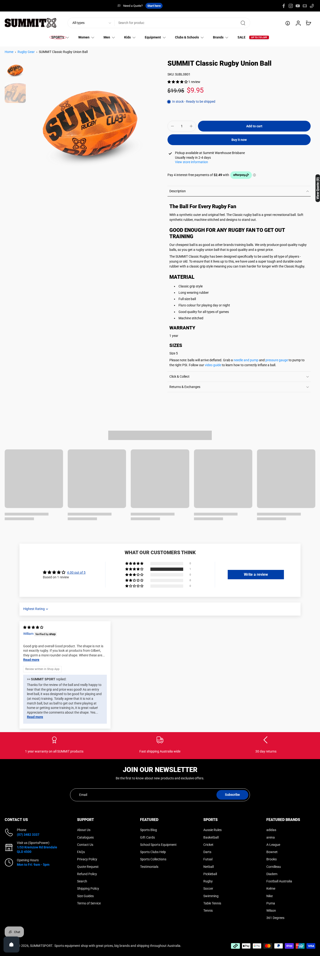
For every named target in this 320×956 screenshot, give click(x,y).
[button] (177, 82)
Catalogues (85, 837)
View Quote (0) (318, 188)
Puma (270, 903)
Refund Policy (87, 874)
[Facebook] (283, 6)
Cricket (208, 844)
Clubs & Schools (187, 37)
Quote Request (88, 866)
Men (107, 37)
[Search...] (243, 23)
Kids (127, 37)
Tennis (208, 910)
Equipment (153, 37)
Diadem (271, 874)
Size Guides (85, 896)
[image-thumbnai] (15, 69)
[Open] (11, 944)
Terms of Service (89, 903)
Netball (208, 866)
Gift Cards (147, 837)
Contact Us (85, 844)
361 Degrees (275, 918)
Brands (218, 37)
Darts (207, 852)
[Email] (304, 6)
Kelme (270, 888)
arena (270, 837)
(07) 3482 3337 (28, 834)
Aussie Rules (212, 830)
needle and (242, 360)
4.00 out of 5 (76, 572)
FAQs (81, 852)
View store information (191, 162)
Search (82, 881)
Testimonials (149, 866)
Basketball (211, 837)
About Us (83, 830)
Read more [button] (31, 660)
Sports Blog (148, 830)
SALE (242, 37)
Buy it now (239, 140)
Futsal (207, 859)
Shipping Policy (88, 888)
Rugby (208, 881)
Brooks (271, 859)
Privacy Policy (87, 859)
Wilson (271, 910)
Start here (154, 6)
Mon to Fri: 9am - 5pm (33, 864)
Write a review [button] (256, 574)
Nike (269, 896)
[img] (33, 627)
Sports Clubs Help (153, 852)
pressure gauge (276, 360)
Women (83, 37)
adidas (271, 830)
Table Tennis (212, 903)
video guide (213, 365)
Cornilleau (273, 866)
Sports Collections (153, 859)
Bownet (272, 852)
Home (9, 52)
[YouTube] (297, 6)
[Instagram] (290, 6)
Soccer (208, 888)
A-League (273, 844)
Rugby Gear (26, 52)
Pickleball (210, 874)
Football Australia (279, 881)
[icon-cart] (308, 23)
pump (254, 360)
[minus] (172, 126)
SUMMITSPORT (41, 945)
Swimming (211, 896)
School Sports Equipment (158, 844)
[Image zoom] (90, 121)
